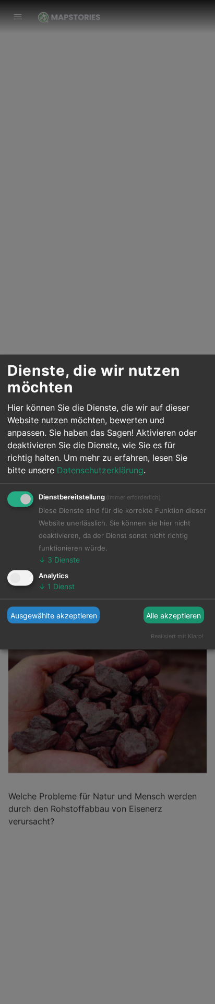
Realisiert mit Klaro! (177, 636)
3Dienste (59, 559)
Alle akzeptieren (173, 615)
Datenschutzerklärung (100, 470)
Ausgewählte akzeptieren (53, 615)
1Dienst (57, 585)
